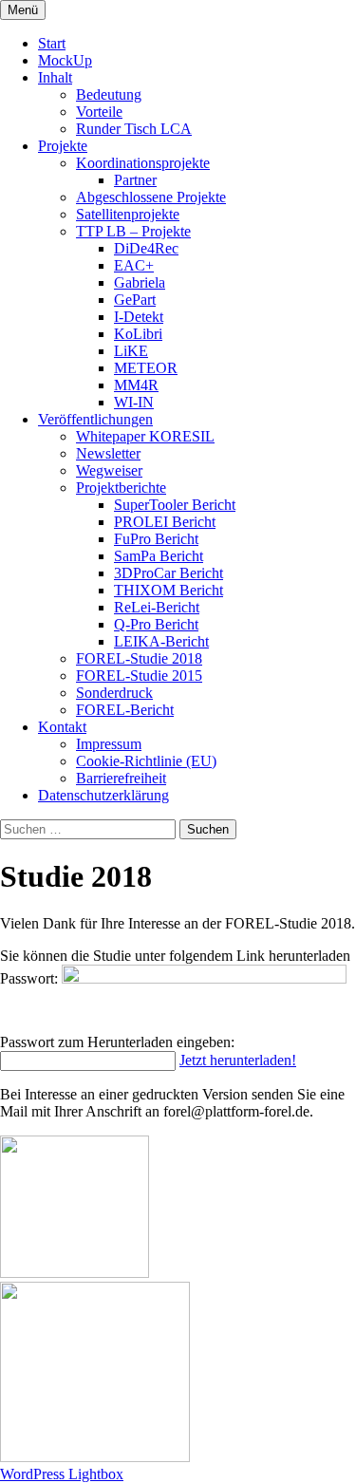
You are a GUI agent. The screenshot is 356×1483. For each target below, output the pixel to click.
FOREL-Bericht (125, 710)
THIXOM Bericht (168, 590)
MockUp (65, 60)
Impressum (108, 744)
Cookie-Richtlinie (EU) (146, 761)
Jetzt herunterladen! (237, 1060)
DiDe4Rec (146, 248)
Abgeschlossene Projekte (151, 197)
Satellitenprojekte (127, 214)
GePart (135, 299)
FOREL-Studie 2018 (139, 658)
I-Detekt (138, 317)
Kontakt (62, 727)
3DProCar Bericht (168, 573)
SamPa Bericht (158, 556)
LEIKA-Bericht (161, 641)
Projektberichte (121, 487)
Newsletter (108, 453)
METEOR (146, 368)
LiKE (131, 351)
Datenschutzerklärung (103, 795)
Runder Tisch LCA (134, 129)
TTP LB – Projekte (133, 231)
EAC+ (134, 265)
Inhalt (55, 77)
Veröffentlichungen (95, 419)
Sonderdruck (114, 693)
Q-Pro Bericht (156, 624)
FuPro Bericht (156, 539)
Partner (135, 180)
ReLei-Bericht (156, 607)
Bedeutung (108, 94)
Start (52, 43)
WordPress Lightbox (61, 1474)
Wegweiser (109, 470)
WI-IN (134, 402)
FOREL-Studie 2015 (139, 675)
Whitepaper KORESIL (145, 436)
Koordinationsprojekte (143, 163)
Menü (23, 10)
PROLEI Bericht (164, 522)
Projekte (62, 146)
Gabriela (139, 282)
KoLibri (138, 334)
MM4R (136, 385)
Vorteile (99, 111)
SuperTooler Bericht (174, 505)
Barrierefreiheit (121, 778)
